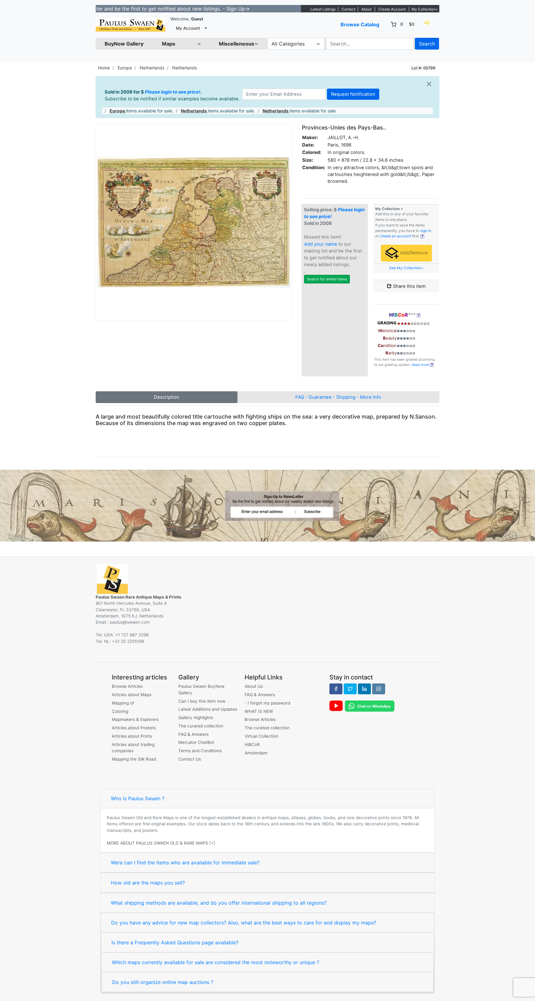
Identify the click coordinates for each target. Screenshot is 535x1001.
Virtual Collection (261, 736)
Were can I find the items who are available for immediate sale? (185, 862)
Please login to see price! (172, 92)
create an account (395, 236)
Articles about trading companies (133, 747)
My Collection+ (424, 9)
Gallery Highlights (195, 717)
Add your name (320, 244)
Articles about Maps (131, 694)
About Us (254, 686)
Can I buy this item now (201, 701)
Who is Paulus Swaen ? (137, 798)
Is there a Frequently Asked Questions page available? (174, 942)
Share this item (409, 286)
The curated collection (200, 725)
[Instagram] (378, 688)
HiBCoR (252, 744)
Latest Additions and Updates (207, 709)
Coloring (120, 711)
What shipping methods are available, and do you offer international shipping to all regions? (219, 903)
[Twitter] (350, 688)
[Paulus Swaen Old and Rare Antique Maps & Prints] (130, 24)
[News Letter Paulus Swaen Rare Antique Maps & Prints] (267, 505)
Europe (125, 67)
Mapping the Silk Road (134, 759)
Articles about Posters (134, 727)
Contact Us (189, 759)
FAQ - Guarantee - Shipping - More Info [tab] (338, 397)
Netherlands (152, 67)
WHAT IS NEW (259, 711)
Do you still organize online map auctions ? (162, 982)
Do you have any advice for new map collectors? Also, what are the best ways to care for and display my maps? (243, 923)
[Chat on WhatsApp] (369, 705)
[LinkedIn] (364, 688)
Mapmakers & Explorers (135, 719)
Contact (348, 9)
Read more (421, 364)
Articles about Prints (132, 736)
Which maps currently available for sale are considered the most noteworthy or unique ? (215, 962)
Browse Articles (127, 686)
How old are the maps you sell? (148, 883)
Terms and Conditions (200, 750)
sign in (425, 231)
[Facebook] (335, 688)
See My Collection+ (406, 268)
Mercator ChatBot (196, 742)
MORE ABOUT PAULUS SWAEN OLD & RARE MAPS (157, 843)
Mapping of (123, 702)
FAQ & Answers (193, 734)
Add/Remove (413, 253)
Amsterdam (256, 752)
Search (427, 44)
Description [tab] (166, 397)
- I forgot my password (267, 702)
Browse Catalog (360, 24)
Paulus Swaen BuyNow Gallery (201, 689)
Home (104, 67)
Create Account (392, 9)
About (366, 9)
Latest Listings (323, 9)
